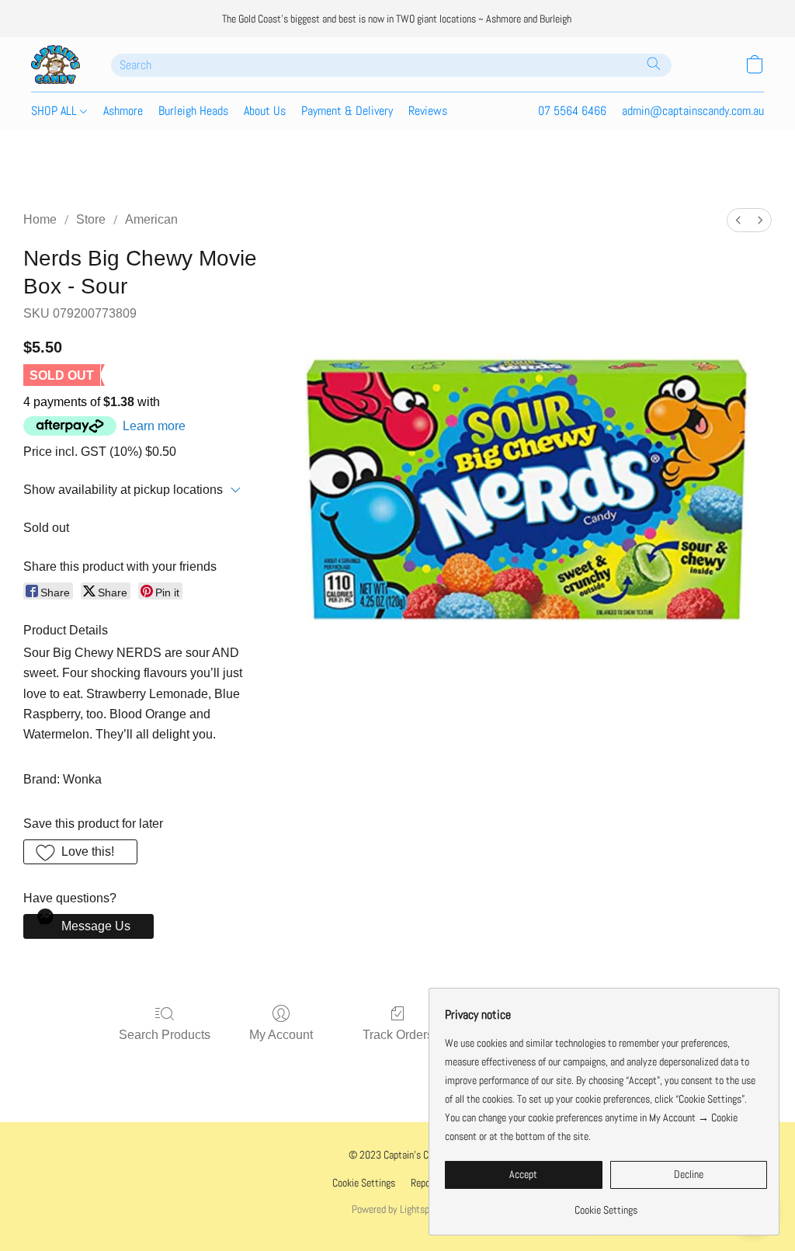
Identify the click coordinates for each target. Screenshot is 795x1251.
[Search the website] (653, 64)
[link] (606, 1204)
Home (40, 219)
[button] (55, 64)
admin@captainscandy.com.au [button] (693, 111)
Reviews (427, 111)
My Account (281, 1034)
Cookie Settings (363, 1183)
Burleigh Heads (193, 111)
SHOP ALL (55, 111)
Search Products (164, 1034)
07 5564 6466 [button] (572, 111)
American (151, 219)
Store (91, 219)
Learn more (154, 426)
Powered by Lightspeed (397, 1209)
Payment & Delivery (347, 111)
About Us (265, 111)
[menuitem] (738, 220)
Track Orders (398, 1034)
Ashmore (123, 111)
